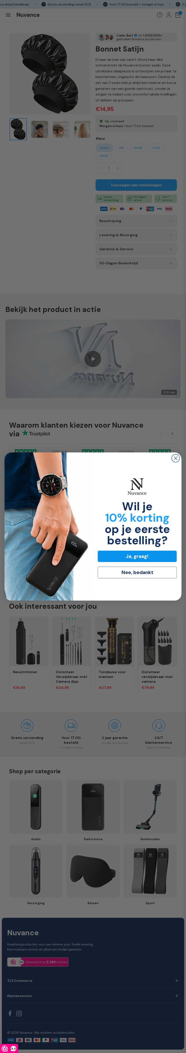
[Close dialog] (176, 458)
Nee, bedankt (137, 572)
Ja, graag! (137, 556)
